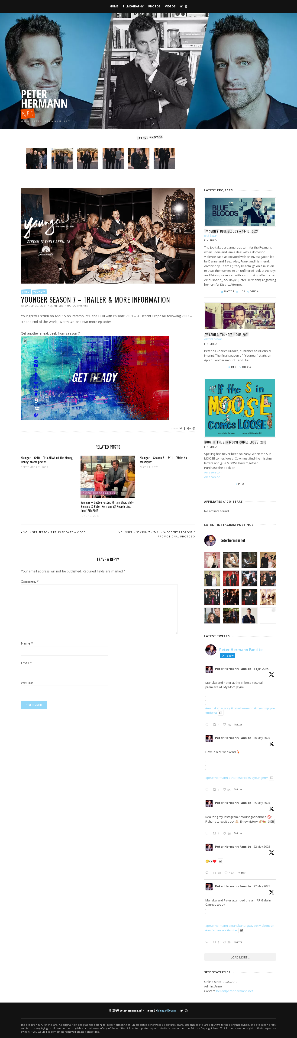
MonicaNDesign (166, 1010)
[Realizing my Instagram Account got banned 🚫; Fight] (249, 560)
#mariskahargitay (217, 708)
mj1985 (59, 305)
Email (26, 663)
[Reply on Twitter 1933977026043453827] (208, 725)
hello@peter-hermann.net (234, 991)
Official (255, 291)
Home (114, 6)
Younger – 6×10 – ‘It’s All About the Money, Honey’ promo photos (47, 459)
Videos (170, 6)
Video (26, 292)
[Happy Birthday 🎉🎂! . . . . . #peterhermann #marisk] (212, 615)
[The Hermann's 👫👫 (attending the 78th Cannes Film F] (212, 597)
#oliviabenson (264, 925)
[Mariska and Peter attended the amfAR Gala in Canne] (212, 578)
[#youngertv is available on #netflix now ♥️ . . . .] (268, 597)
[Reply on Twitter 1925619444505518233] (208, 873)
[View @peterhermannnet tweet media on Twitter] (220, 712)
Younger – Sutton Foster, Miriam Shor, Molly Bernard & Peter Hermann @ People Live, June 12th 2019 (107, 506)
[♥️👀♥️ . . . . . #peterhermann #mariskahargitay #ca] (231, 597)
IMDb (242, 291)
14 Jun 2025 (261, 669)
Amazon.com (213, 472)
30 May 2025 (262, 738)
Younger (39, 292)
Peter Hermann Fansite (233, 669)
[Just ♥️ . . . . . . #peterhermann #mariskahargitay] (268, 560)
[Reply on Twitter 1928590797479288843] (208, 789)
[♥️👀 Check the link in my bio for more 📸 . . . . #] (268, 578)
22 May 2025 (262, 847)
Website (27, 683)
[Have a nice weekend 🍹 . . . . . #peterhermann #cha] (231, 560)
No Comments (77, 305)
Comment (30, 582)
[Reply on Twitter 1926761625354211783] (208, 833)
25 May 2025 (262, 803)
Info (241, 483)
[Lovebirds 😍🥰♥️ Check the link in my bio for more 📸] (231, 578)
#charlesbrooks (240, 778)
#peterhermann (242, 708)
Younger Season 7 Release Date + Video (54, 532)
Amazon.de (212, 477)
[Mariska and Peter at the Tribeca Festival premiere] (212, 560)
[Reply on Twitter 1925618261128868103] (208, 942)
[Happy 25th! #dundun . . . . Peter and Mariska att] (268, 615)
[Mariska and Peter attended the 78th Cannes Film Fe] (249, 578)
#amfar (232, 930)
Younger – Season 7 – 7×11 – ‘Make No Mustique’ (163, 459)
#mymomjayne (264, 708)
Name (27, 643)
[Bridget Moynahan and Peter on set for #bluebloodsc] (231, 615)
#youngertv (260, 778)
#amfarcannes (215, 930)
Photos (154, 6)
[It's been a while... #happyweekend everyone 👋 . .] (249, 615)
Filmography (133, 6)
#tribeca (211, 713)
